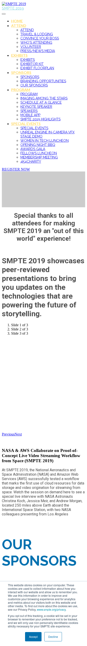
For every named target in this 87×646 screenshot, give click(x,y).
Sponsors (21, 72)
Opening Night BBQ (37, 145)
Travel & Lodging (36, 34)
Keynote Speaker (36, 107)
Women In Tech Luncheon (44, 140)
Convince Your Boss (39, 38)
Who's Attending (36, 42)
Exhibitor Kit (32, 64)
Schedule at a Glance (41, 102)
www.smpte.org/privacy (51, 609)
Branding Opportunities (43, 81)
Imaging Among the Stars (44, 98)
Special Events (26, 123)
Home (17, 21)
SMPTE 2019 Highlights (40, 119)
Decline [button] (53, 637)
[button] (16, 169)
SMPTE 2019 (13, 8)
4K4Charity (30, 161)
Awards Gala (32, 149)
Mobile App (30, 115)
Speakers (29, 111)
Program (20, 89)
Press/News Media (37, 51)
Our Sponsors (34, 85)
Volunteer (30, 47)
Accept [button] (33, 637)
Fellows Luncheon (38, 153)
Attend (18, 25)
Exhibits (19, 55)
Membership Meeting (39, 157)
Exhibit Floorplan (37, 68)
